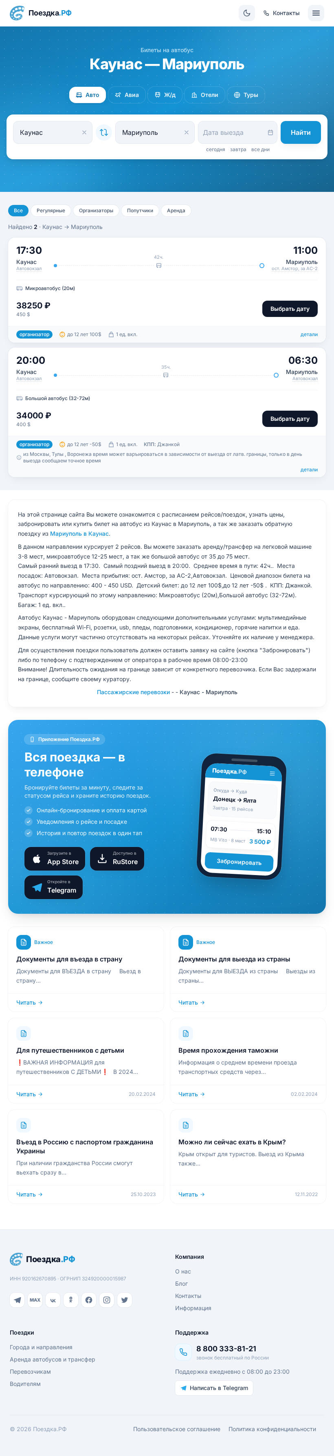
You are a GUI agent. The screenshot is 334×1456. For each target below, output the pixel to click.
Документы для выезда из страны (234, 959)
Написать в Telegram (219, 1387)
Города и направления (41, 1347)
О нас (183, 1271)
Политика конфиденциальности (272, 1428)
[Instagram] (106, 1300)
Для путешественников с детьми (70, 1050)
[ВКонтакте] (53, 1300)
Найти (301, 132)
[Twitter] (124, 1300)
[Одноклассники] (71, 1300)
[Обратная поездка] (104, 132)
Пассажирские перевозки (133, 691)
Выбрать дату (290, 308)
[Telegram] (17, 1300)
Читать (26, 1002)
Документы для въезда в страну (69, 959)
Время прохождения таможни (228, 1050)
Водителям (25, 1383)
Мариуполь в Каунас (79, 533)
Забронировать (239, 862)
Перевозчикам (30, 1371)
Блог (181, 1283)
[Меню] (316, 13)
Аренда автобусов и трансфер (52, 1359)
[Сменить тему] (247, 13)
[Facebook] (88, 1300)
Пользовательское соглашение (176, 1428)
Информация (193, 1307)
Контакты (188, 1295)
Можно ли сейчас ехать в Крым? (232, 1142)
